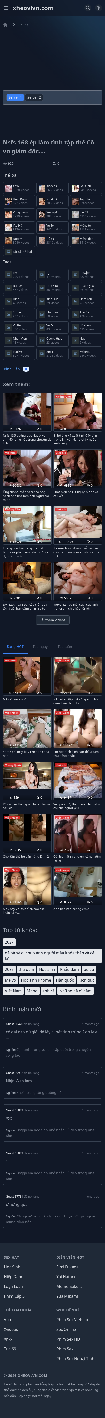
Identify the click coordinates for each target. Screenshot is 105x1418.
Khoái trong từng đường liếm (40, 1092)
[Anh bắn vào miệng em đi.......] (78, 882)
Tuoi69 (10, 1348)
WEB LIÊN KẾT (69, 1310)
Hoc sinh (47, 969)
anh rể (48, 991)
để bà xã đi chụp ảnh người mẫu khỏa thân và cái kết (50, 955)
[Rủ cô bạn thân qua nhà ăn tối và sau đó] (27, 775)
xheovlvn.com (33, 8)
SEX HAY (11, 1257)
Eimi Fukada (67, 1267)
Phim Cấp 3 (14, 1296)
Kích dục (86, 980)
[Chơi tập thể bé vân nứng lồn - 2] (27, 827)
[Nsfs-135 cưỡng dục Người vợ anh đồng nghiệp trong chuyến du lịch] (27, 409)
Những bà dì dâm (75, 991)
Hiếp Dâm (13, 1276)
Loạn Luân (13, 1286)
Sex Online (66, 1329)
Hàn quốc (65, 980)
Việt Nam (13, 991)
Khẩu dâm (69, 969)
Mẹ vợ (10, 980)
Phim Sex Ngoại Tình (75, 1358)
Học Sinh (12, 1267)
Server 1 (15, 97)
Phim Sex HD (68, 1339)
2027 (9, 942)
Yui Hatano (66, 1276)
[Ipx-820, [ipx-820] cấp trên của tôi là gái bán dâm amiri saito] (27, 578)
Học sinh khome (36, 980)
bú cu (89, 969)
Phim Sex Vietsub (72, 1319)
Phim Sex (64, 1348)
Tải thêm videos (52, 620)
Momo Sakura (69, 1286)
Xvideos (11, 1329)
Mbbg (32, 991)
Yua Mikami (67, 1296)
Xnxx (24, 24)
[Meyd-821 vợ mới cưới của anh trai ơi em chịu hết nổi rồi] (78, 578)
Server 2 (34, 97)
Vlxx (7, 1319)
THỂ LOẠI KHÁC (18, 1310)
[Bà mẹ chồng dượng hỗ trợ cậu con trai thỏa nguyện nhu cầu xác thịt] (78, 522)
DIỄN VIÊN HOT (70, 1257)
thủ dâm (26, 969)
